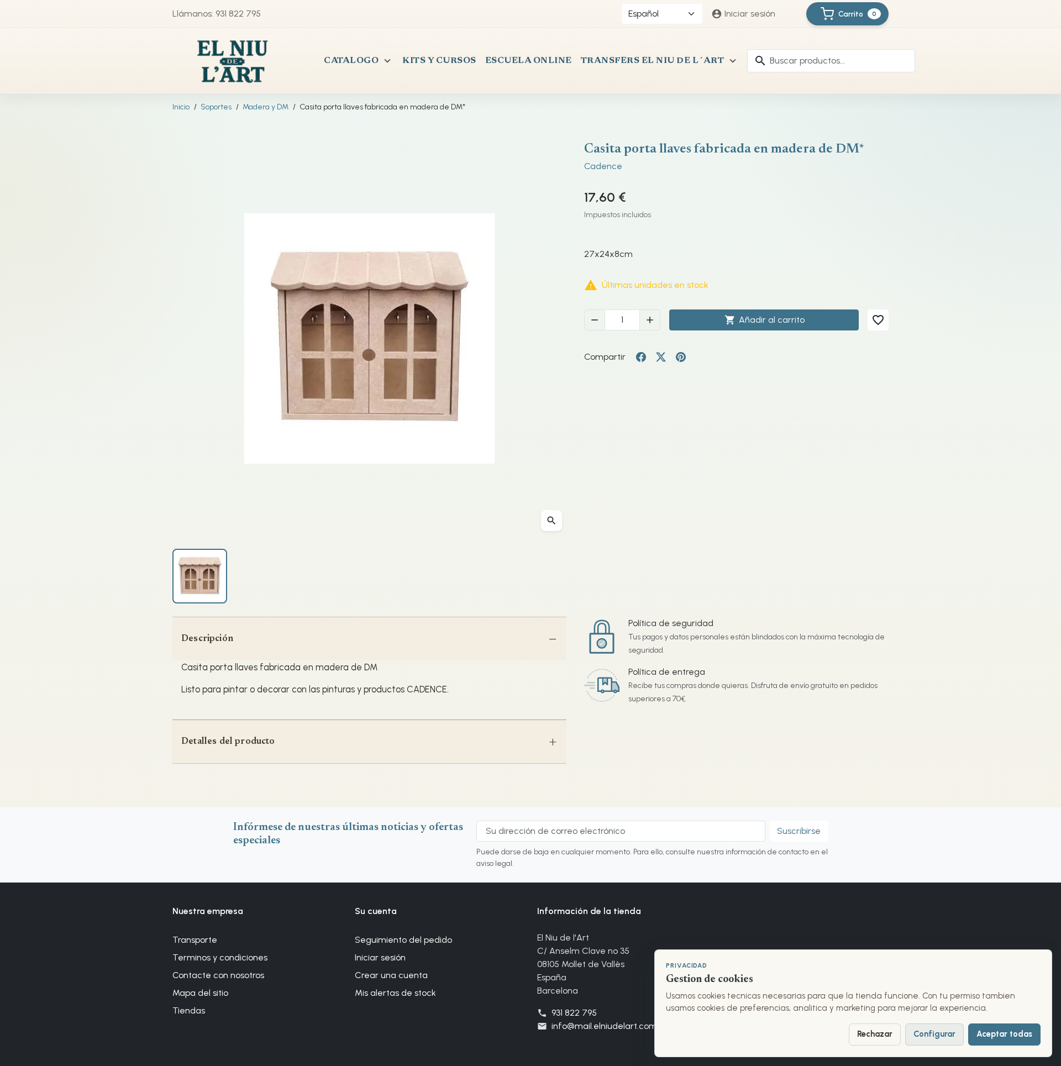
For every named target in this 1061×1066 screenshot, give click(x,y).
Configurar (934, 1034)
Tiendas (188, 1010)
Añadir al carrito (764, 319)
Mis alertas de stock (395, 993)
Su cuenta (376, 911)
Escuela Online (528, 60)
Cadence (603, 166)
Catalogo (351, 60)
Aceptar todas (1004, 1034)
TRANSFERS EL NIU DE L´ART (652, 60)
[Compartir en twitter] (661, 357)
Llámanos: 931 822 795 (216, 13)
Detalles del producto (228, 741)
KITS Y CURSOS (439, 60)
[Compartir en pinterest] (681, 357)
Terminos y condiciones (219, 957)
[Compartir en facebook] (641, 357)
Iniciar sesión (380, 957)
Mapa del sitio (200, 993)
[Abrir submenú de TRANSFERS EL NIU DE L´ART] (733, 61)
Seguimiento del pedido (403, 939)
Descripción (207, 638)
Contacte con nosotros (218, 975)
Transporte (194, 939)
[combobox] (831, 60)
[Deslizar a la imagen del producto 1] (199, 576)
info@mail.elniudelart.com (604, 1026)
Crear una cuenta (391, 975)
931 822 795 (574, 1012)
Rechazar (874, 1034)
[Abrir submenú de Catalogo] (387, 61)
